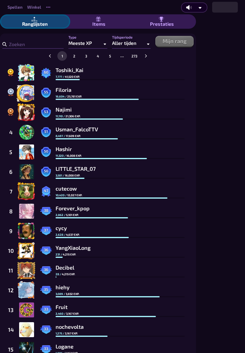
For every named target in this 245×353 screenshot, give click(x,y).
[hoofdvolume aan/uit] (189, 7)
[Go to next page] (146, 56)
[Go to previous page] (50, 56)
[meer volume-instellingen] (200, 8)
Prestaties (162, 24)
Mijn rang (174, 41)
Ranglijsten (35, 24)
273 (134, 56)
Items (98, 24)
